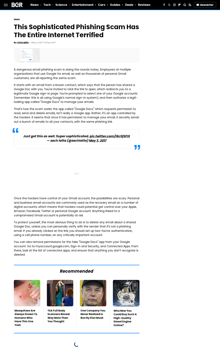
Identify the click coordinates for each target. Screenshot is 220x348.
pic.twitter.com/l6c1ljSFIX (110, 136)
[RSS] (190, 5)
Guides (115, 5)
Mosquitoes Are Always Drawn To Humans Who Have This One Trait (25, 318)
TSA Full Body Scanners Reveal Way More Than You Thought (59, 316)
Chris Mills (23, 42)
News (34, 5)
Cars (101, 5)
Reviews (144, 5)
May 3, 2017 (97, 141)
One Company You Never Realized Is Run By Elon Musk (93, 314)
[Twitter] (169, 5)
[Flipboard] (179, 5)
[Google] (184, 5)
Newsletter (206, 4)
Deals (129, 5)
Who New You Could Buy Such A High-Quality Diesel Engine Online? (125, 318)
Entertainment (82, 5)
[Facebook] (164, 5)
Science (61, 5)
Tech (47, 5)
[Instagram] (174, 5)
